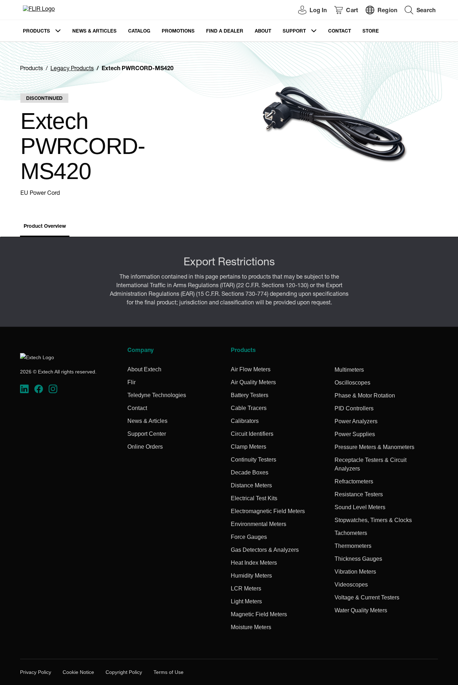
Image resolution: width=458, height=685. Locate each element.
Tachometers (351, 533)
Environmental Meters (258, 524)
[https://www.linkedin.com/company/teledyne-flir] (24, 389)
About (263, 31)
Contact (339, 31)
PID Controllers (354, 408)
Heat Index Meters (254, 563)
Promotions (178, 31)
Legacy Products (72, 69)
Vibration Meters (355, 572)
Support (294, 31)
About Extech (144, 369)
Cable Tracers (249, 408)
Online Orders (145, 447)
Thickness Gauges (358, 559)
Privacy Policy (35, 672)
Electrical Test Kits (254, 498)
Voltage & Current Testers (367, 597)
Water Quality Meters (361, 610)
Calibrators (245, 421)
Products (36, 31)
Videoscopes (351, 585)
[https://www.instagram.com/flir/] (53, 389)
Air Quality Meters (253, 382)
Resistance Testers (359, 494)
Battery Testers (249, 395)
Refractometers (354, 481)
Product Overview (45, 226)
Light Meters (246, 601)
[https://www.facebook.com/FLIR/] (38, 389)
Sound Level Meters (360, 507)
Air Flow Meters (251, 369)
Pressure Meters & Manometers (374, 447)
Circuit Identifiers (252, 434)
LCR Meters (246, 588)
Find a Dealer (224, 31)
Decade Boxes (249, 472)
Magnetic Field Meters (259, 614)
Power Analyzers (356, 421)
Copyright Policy (124, 672)
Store (370, 31)
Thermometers (353, 546)
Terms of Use (169, 672)
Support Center (146, 434)
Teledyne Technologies (156, 395)
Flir (131, 382)
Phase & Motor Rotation (365, 395)
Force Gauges (249, 537)
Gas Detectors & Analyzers (265, 550)
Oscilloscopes (352, 383)
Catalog (139, 31)
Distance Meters (251, 485)
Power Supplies (355, 434)
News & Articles (94, 31)
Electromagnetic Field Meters (268, 511)
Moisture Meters (251, 627)
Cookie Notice (78, 672)
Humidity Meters (251, 576)
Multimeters (349, 370)
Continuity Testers (253, 460)
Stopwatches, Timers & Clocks (373, 520)
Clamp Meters (248, 447)
